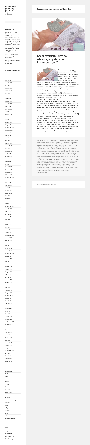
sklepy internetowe (10, 408)
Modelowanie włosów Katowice (61, 156)
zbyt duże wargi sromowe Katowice (60, 170)
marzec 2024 (8, 146)
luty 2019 (7, 264)
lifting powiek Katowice (48, 151)
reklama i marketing (10, 400)
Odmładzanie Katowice (42, 159)
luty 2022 (7, 195)
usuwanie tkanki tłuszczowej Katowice (67, 167)
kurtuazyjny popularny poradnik (10, 8)
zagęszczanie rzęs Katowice (44, 170)
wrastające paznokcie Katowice (53, 169)
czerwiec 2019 (8, 258)
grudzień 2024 (8, 122)
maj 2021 (7, 219)
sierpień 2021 (8, 211)
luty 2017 (7, 314)
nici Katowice (73, 156)
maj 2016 (7, 335)
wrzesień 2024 (9, 130)
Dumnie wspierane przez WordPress (46, 184)
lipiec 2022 (8, 182)
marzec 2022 (8, 193)
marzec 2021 (8, 224)
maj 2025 (7, 111)
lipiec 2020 (8, 243)
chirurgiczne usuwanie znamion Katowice (52, 143)
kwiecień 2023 (8, 167)
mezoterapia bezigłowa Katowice (56, 155)
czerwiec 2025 (8, 109)
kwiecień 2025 (8, 114)
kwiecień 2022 (8, 190)
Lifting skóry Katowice (59, 151)
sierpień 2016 (8, 327)
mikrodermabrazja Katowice (72, 155)
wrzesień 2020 (9, 237)
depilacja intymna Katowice (70, 143)
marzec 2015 (8, 361)
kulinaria (7, 389)
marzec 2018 (8, 285)
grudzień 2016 (8, 319)
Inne (6, 387)
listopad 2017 (8, 293)
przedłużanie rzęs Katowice (44, 162)
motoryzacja (8, 392)
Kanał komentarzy (9, 436)
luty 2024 (7, 148)
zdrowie (7, 421)
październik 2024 (9, 127)
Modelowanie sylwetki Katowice (45, 156)
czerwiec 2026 (8, 83)
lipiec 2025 (8, 106)
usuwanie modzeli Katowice (58, 166)
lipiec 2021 (8, 214)
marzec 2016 (8, 337)
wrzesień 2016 (9, 324)
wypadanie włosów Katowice (68, 169)
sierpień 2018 (8, 274)
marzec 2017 (8, 311)
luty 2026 (7, 93)
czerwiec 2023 (8, 161)
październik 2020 (9, 235)
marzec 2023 (8, 169)
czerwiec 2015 (8, 358)
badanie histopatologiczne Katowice (51, 142)
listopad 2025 (8, 101)
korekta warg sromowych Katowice (54, 147)
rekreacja (7, 402)
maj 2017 (7, 306)
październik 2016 (9, 322)
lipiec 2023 (8, 159)
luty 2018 (7, 287)
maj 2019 (7, 261)
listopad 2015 (8, 348)
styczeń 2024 (8, 151)
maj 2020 (7, 245)
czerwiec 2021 (8, 216)
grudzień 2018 (8, 269)
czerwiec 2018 (8, 279)
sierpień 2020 (8, 240)
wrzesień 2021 (9, 209)
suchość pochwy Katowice (63, 164)
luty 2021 (7, 227)
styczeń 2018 (8, 290)
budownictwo (8, 379)
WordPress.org (9, 439)
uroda (6, 413)
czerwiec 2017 (8, 303)
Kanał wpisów (8, 433)
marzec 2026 (8, 90)
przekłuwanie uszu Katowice (58, 162)
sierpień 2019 (8, 256)
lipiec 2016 (8, 329)
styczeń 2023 (8, 172)
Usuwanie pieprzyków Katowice (50, 167)
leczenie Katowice (58, 148)
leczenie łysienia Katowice (48, 150)
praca (6, 395)
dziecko (7, 381)
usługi (6, 416)
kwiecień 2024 (8, 143)
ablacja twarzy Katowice (66, 140)
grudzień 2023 (8, 153)
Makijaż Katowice (70, 151)
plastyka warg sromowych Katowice (48, 99)
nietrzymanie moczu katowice (55, 158)
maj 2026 (7, 85)
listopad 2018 (8, 272)
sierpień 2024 (8, 132)
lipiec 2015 (8, 356)
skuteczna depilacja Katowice (49, 164)
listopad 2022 (8, 174)
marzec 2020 (8, 248)
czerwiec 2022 (8, 185)
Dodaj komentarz (42, 172)
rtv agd (7, 405)
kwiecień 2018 (8, 282)
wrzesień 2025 (9, 104)
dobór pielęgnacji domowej (44, 145)
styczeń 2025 (8, 119)
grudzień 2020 (8, 232)
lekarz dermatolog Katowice (62, 150)
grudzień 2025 (8, 98)
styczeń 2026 (8, 96)
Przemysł (7, 397)
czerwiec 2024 (8, 138)
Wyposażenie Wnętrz (10, 418)
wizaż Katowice (41, 169)
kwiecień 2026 (8, 88)
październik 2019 (9, 253)
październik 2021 (9, 206)
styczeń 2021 (8, 230)
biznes (6, 376)
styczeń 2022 (8, 198)
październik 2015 (9, 350)
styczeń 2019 (8, 266)
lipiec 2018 (8, 277)
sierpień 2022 (8, 180)
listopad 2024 (8, 125)
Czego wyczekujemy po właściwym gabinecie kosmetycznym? (52, 59)
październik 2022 (9, 177)
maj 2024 (7, 140)
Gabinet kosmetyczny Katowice (59, 145)
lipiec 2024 (8, 135)
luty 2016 (7, 340)
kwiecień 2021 (8, 222)
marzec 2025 (8, 117)
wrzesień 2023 (9, 156)
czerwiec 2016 (8, 332)
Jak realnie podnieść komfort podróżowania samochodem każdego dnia (12, 61)
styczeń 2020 (8, 251)
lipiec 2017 (8, 301)
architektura (8, 371)
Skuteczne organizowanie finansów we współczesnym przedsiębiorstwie (12, 56)
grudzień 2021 (8, 201)
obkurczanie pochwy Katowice (70, 158)
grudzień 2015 (8, 345)
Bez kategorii (8, 373)
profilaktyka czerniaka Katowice (68, 161)
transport (7, 410)
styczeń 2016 (8, 343)
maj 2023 (7, 164)
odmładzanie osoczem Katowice (57, 159)
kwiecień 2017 (8, 308)
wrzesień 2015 (9, 353)
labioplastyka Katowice (47, 148)
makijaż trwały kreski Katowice (53, 153)
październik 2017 (9, 295)
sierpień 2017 (8, 298)
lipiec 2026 (8, 80)
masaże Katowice (65, 153)
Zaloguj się (8, 431)
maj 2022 (7, 188)
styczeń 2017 (8, 316)
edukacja (7, 384)
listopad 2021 (8, 203)
